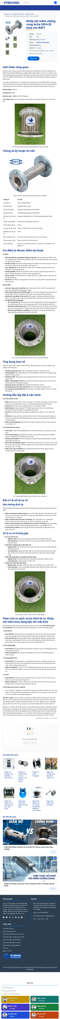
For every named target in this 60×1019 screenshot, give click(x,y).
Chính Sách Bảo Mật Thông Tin (12, 942)
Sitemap (5, 948)
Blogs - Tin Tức (7, 951)
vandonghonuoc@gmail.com (45, 916)
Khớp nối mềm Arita (42, 42)
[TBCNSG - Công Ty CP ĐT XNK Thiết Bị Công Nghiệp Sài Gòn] (11, 2)
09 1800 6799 (44, 912)
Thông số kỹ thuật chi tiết (9, 991)
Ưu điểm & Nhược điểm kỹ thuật (11, 994)
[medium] (19, 917)
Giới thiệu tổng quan (8, 987)
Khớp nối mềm (40, 39)
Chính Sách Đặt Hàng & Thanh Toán (13, 934)
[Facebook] (3, 917)
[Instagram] (16, 917)
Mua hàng (33, 58)
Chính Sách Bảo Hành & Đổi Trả (12, 940)
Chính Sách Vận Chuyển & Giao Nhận (14, 937)
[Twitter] (9, 917)
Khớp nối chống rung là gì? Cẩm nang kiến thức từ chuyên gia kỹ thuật (29, 885)
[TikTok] (13, 917)
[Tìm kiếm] (55, 2)
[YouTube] (6, 917)
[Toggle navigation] (5, 7)
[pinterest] (22, 917)
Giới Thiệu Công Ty (8, 928)
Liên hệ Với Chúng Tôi (9, 931)
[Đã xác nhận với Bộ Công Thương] (16, 956)
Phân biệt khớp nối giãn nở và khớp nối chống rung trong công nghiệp (28, 848)
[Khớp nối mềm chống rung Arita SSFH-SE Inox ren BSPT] (13, 27)
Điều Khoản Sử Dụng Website (11, 945)
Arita (39, 45)
